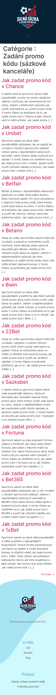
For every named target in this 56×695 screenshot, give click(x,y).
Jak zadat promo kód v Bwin (26, 282)
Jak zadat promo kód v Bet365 (26, 476)
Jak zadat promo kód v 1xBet (26, 527)
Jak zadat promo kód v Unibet (26, 130)
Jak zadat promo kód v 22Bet (26, 328)
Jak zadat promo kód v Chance (26, 83)
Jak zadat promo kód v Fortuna (26, 430)
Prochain (47, 574)
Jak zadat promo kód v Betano (26, 227)
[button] (28, 36)
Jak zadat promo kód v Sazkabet (26, 379)
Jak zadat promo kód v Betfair (26, 181)
